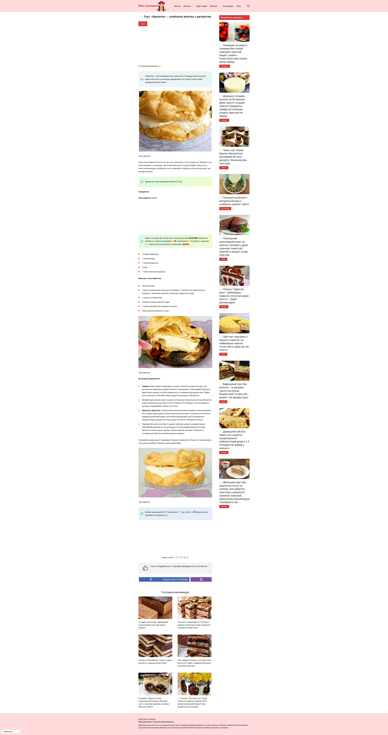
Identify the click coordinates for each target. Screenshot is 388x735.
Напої (238, 6)
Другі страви (201, 6)
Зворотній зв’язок (145, 722)
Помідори (224, 66)
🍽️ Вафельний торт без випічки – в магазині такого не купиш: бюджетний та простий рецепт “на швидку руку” (234, 391)
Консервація (228, 6)
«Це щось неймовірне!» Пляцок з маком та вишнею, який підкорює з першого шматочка (194, 625)
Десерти (187, 6)
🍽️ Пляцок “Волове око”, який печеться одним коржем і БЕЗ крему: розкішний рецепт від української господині (192, 702)
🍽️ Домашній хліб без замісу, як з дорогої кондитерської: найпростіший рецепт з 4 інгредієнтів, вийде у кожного (234, 440)
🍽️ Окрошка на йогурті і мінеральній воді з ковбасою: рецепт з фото (234, 201)
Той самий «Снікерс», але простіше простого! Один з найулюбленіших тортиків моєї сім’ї (194, 663)
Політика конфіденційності (163, 722)
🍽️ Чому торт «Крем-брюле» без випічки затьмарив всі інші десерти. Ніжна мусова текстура (233, 157)
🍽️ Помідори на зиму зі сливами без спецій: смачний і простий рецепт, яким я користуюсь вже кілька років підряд (233, 53)
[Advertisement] (175, 48)
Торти (142, 24)
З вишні (223, 168)
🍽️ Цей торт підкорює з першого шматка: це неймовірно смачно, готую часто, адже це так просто (234, 343)
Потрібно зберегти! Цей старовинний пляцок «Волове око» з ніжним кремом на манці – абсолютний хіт (154, 702)
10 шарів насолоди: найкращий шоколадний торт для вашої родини (153, 625)
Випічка (177, 6)
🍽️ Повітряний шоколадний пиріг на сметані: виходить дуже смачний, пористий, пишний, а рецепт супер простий (233, 246)
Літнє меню (225, 208)
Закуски (213, 6)
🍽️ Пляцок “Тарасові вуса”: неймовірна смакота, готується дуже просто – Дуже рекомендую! (234, 296)
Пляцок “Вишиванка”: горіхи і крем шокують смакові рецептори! (155, 661)
